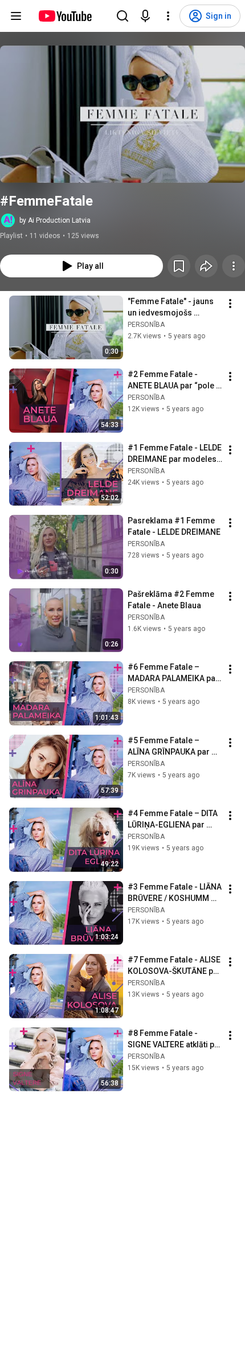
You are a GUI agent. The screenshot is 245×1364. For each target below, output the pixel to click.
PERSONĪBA (146, 325)
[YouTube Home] (65, 16)
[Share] (206, 266)
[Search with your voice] (145, 16)
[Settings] (168, 16)
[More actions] (233, 266)
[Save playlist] (179, 266)
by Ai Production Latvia (55, 220)
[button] (122, 114)
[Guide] (16, 16)
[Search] (122, 16)
